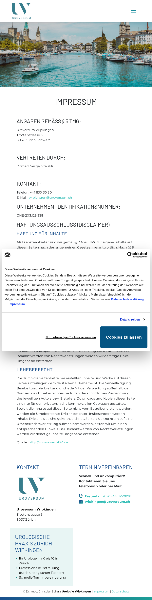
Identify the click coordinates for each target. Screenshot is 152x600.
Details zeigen (130, 319)
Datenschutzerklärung (127, 299)
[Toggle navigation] (133, 10)
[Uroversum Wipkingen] (21, 11)
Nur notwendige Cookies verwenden (71, 337)
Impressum (17, 304)
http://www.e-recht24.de (48, 442)
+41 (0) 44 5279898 (116, 496)
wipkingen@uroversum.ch (50, 197)
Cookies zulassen (124, 337)
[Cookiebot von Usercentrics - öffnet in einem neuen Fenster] (130, 255)
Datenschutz (120, 591)
